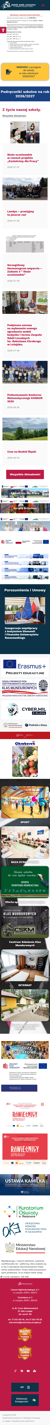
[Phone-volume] (15, 1371)
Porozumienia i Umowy (25, 590)
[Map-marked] (34, 1371)
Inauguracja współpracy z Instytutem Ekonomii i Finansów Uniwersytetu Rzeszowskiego (21, 633)
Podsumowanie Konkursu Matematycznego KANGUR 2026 (24, 398)
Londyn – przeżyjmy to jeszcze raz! (20, 213)
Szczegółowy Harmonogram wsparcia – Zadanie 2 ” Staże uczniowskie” (24, 270)
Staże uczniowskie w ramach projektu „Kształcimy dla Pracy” (23, 158)
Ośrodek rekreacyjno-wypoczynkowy (25, 1027)
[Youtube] (28, 1371)
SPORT (25, 822)
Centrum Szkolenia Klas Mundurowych (25, 943)
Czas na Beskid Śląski (21, 451)
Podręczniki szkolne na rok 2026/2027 (25, 94)
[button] (3, 30)
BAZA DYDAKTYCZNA (25, 862)
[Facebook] (22, 1371)
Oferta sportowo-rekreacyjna (25, 902)
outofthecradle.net (9, 1264)
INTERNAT (25, 985)
